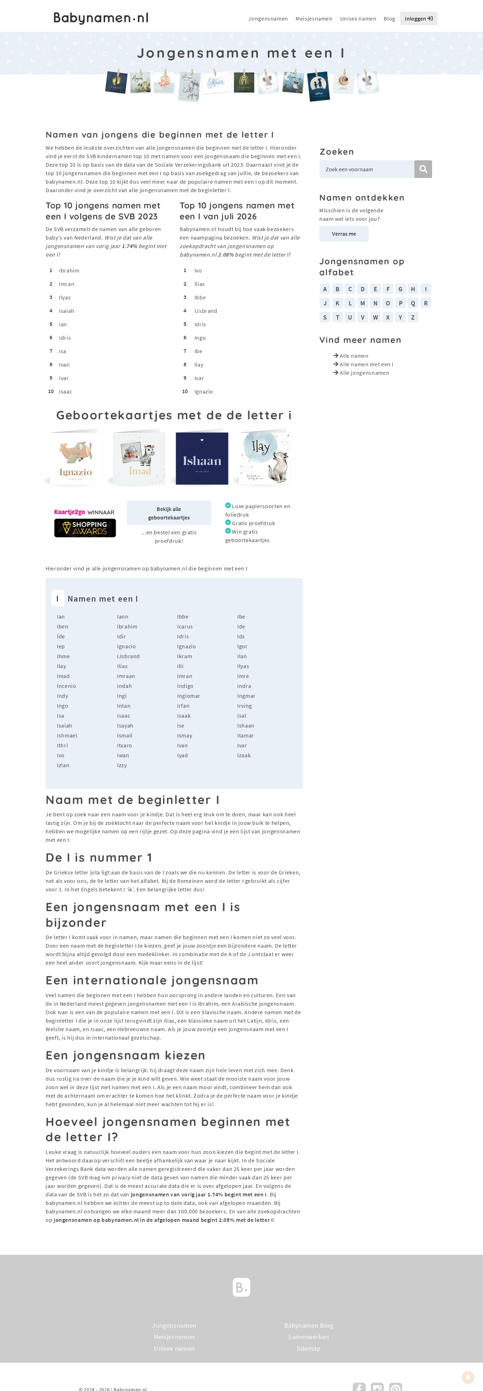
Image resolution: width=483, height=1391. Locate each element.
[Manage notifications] (468, 1377)
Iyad (182, 755)
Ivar (64, 377)
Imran (66, 283)
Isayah (125, 725)
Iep (61, 646)
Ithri (62, 745)
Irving (244, 705)
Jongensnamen (268, 18)
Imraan (126, 675)
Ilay (199, 364)
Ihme (63, 656)
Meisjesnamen (314, 18)
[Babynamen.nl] (241, 1286)
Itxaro (124, 745)
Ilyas (65, 297)
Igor (242, 646)
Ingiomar (188, 695)
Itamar (245, 735)
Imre (243, 675)
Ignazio (203, 391)
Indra (244, 685)
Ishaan (246, 725)
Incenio (66, 685)
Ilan (242, 656)
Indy (62, 695)
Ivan (64, 364)
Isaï (241, 715)
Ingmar (246, 695)
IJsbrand (205, 310)
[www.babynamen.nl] (101, 19)
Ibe (198, 351)
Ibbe (200, 297)
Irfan (183, 705)
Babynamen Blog (308, 1325)
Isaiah (67, 310)
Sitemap (308, 1348)
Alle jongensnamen (364, 372)
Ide (241, 626)
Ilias (199, 283)
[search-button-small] (423, 169)
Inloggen (416, 18)
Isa (62, 351)
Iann (123, 616)
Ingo (200, 337)
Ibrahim (69, 270)
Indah (124, 685)
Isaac (65, 391)
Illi (180, 665)
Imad (63, 675)
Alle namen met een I (367, 364)
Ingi (122, 695)
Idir (121, 636)
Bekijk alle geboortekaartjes (169, 513)
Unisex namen (358, 18)
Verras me (344, 233)
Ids (241, 636)
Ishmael (67, 735)
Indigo (185, 685)
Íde (61, 636)
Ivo (198, 270)
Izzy (122, 765)
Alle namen (354, 355)
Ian (63, 324)
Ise (181, 725)
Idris (65, 337)
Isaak (184, 715)
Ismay (184, 735)
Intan (123, 705)
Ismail (125, 735)
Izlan (63, 765)
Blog (389, 18)
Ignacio (126, 646)
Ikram (184, 656)
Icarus (185, 626)
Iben (63, 626)
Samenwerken (308, 1337)
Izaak (244, 755)
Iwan (123, 755)
